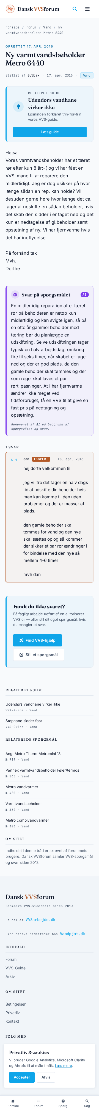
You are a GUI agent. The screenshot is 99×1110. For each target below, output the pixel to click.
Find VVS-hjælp (41, 640)
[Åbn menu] (87, 9)
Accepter (22, 1077)
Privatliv (13, 1012)
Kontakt (12, 1021)
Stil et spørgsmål (42, 654)
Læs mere (63, 1065)
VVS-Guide (16, 968)
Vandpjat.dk (72, 933)
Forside (13, 27)
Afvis (46, 1077)
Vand (47, 27)
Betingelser (16, 1004)
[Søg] (75, 9)
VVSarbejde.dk (40, 919)
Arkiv (10, 976)
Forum (31, 27)
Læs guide (50, 132)
